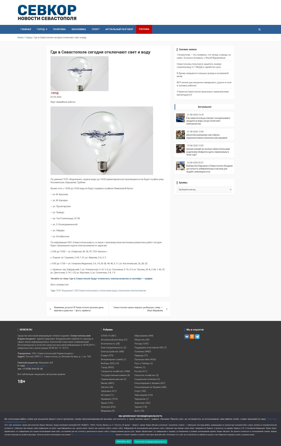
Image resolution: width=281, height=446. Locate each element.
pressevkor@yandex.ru (37, 365)
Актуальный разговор (119, 29)
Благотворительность (112, 347)
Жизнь (104, 383)
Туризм (138, 407)
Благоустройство (109, 351)
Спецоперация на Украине (147, 387)
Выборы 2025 (108, 363)
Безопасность (108, 343)
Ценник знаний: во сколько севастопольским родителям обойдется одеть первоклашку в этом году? (208, 152)
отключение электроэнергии (132, 290)
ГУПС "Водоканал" (64, 290)
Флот (137, 411)
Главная (25, 29)
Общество (139, 339)
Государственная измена (114, 375)
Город (41, 29)
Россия (138, 371)
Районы (138, 367)
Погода (138, 343)
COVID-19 (105, 335)
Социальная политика (145, 379)
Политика (59, 29)
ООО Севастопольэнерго (86, 290)
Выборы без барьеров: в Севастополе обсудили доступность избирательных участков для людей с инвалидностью (209, 169)
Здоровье (106, 391)
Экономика (79, 29)
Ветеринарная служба (112, 359)
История (105, 395)
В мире (104, 355)
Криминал (106, 399)
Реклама (144, 29)
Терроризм (139, 399)
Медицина (106, 411)
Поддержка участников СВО (148, 347)
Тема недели (140, 395)
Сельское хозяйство (144, 375)
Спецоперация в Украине (147, 383)
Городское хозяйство (112, 371)
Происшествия (141, 359)
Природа (138, 355)
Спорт (96, 29)
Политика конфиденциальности (150, 441)
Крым (104, 403)
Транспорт (139, 403)
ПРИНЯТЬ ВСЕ (124, 441)
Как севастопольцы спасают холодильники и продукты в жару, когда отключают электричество (208, 121)
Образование (141, 335)
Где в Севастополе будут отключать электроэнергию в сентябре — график (111, 278)
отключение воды (108, 290)
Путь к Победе (142, 363)
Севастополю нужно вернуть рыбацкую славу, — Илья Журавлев (138, 309)
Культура (105, 407)
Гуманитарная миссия (112, 379)
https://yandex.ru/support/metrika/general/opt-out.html (94, 435)
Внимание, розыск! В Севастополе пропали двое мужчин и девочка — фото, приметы (79, 309)
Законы (105, 387)
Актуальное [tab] (204, 106)
